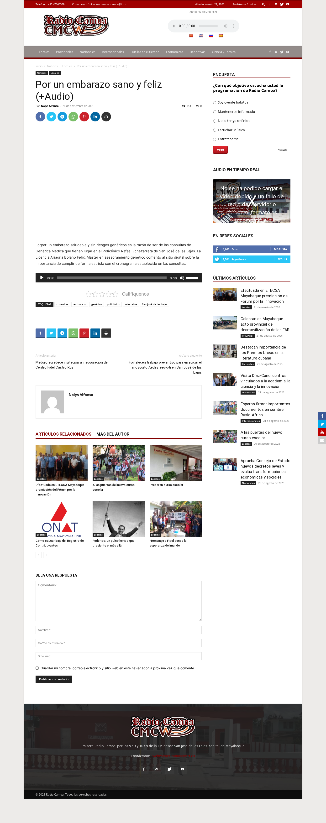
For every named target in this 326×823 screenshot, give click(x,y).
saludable (131, 304)
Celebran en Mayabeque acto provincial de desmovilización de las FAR (265, 324)
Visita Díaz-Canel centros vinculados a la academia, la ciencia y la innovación (265, 381)
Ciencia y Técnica (224, 52)
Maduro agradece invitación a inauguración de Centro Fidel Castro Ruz (72, 365)
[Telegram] (62, 116)
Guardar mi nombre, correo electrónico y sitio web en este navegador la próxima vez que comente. (118, 668)
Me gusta (280, 249)
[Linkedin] (95, 116)
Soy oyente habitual (233, 102)
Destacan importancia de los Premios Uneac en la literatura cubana (263, 352)
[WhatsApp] (73, 116)
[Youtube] (287, 4)
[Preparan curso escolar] (176, 463)
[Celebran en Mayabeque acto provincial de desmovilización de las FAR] (225, 322)
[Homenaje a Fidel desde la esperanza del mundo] (176, 519)
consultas (62, 304)
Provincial (247, 335)
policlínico (113, 304)
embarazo (80, 304)
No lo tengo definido (233, 120)
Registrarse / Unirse (244, 4)
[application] (119, 277)
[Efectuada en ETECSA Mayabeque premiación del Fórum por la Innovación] (62, 463)
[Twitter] (281, 4)
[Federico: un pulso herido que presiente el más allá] (119, 519)
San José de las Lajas (154, 304)
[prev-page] (39, 555)
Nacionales (87, 52)
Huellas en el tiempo (145, 52)
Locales (44, 52)
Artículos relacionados (63, 434)
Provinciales (64, 52)
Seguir (282, 259)
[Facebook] (270, 4)
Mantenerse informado (236, 111)
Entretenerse (228, 139)
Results (282, 149)
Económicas (174, 52)
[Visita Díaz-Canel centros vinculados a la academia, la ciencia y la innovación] (225, 379)
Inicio (39, 66)
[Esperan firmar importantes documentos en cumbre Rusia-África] (225, 408)
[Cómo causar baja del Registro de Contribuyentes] (62, 519)
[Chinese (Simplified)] (191, 36)
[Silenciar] (182, 277)
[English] (201, 36)
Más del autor (112, 434)
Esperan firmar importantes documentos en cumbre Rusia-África (265, 409)
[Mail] (276, 4)
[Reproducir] (41, 277)
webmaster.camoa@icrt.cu (112, 4)
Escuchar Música (231, 130)
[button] (263, 4)
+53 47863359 (56, 4)
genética (96, 304)
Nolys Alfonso (50, 106)
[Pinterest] (84, 116)
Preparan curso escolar (166, 485)
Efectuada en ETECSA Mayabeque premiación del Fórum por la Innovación (60, 489)
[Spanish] (220, 36)
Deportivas (197, 52)
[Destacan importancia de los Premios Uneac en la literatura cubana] (225, 351)
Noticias (52, 66)
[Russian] (211, 36)
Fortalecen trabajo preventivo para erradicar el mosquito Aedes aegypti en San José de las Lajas (165, 367)
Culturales (248, 364)
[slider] (192, 277)
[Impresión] (106, 116)
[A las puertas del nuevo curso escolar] (119, 463)
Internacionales (113, 52)
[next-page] (46, 555)
